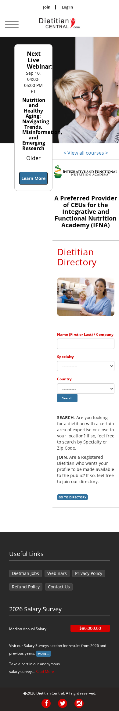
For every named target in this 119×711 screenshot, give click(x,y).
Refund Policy (26, 587)
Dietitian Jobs (25, 573)
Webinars (57, 573)
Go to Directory (72, 497)
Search (67, 398)
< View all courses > (85, 152)
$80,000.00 (90, 628)
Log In (67, 7)
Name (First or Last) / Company (85, 334)
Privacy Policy (88, 573)
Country (64, 379)
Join (47, 7)
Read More (44, 671)
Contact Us (59, 587)
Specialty (65, 356)
